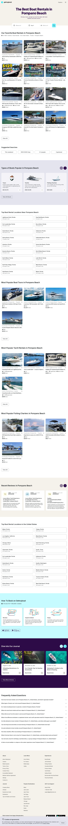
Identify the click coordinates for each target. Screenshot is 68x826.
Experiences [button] (48, 755)
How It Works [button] (26, 759)
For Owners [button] (26, 761)
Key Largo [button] (26, 805)
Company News (6, 787)
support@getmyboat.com (50, 792)
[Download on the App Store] (5, 630)
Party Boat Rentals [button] (49, 777)
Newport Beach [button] (27, 799)
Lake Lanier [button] (26, 789)
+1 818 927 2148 (48, 789)
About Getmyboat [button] (6, 759)
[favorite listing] (21, 54)
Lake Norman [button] (26, 803)
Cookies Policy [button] (6, 770)
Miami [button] (25, 787)
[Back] (61, 168)
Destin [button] (25, 808)
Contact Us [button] (5, 780)
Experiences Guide (7, 792)
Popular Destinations (29, 784)
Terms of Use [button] (39, 822)
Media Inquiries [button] (6, 763)
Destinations (5, 794)
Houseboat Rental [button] (49, 766)
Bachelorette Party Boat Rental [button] (51, 775)
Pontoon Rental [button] (48, 768)
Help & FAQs (47, 787)
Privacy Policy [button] (46, 823)
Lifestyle (4, 789)
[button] (16, 35)
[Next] (65, 168)
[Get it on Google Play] (15, 630)
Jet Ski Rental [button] (48, 761)
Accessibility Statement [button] (8, 773)
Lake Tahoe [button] (26, 792)
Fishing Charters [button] (48, 763)
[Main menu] (65, 2)
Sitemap (4, 777)
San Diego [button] (26, 794)
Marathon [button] (26, 810)
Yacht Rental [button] (47, 770)
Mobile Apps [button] (26, 763)
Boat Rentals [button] (47, 759)
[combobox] (19, 25)
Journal (5, 784)
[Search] (54, 25)
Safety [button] (25, 766)
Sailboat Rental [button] (48, 773)
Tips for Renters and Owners (9, 796)
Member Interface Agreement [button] (9, 775)
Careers (4, 761)
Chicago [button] (25, 801)
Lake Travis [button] (26, 796)
